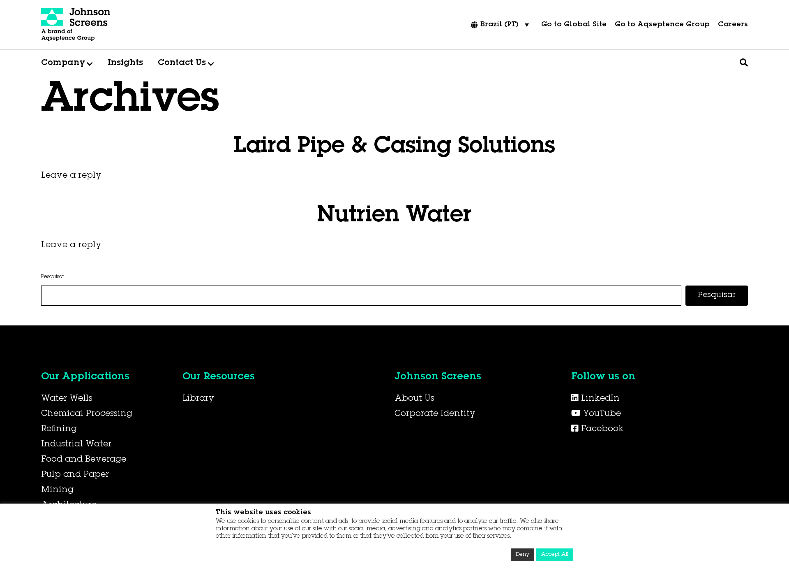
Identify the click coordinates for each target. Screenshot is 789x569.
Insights (125, 63)
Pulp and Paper (75, 475)
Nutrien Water (394, 216)
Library (198, 399)
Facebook (601, 429)
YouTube (601, 414)
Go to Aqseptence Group (662, 24)
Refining (59, 429)
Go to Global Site (574, 24)
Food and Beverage (83, 460)
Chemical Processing (86, 414)
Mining (57, 490)
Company (63, 63)
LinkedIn (599, 399)
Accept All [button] (554, 554)
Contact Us (182, 63)
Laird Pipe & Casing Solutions (394, 147)
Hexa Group (177, 197)
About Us (414, 399)
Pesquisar (52, 277)
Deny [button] (522, 554)
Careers (733, 24)
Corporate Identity (434, 414)
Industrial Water (76, 445)
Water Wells (66, 399)
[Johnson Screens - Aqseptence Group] (76, 24)
